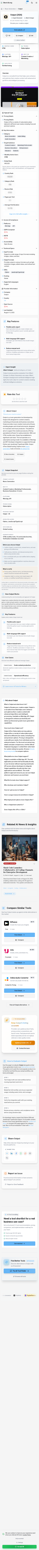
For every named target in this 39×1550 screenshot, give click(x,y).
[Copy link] (7, 1158)
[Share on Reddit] (25, 1153)
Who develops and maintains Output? (16, 785)
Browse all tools (20, 1276)
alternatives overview (28, 1067)
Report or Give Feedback (15, 1184)
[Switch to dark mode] (32, 3)
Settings (20, 1542)
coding (16, 888)
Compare (21, 454)
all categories (25, 448)
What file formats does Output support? (17, 780)
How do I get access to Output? (14, 790)
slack (4, 888)
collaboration (23, 888)
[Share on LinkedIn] (12, 1153)
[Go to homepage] (1, 9)
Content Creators (10, 459)
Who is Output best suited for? (14, 804)
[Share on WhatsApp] (21, 1153)
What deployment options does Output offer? (18, 799)
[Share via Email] (30, 1153)
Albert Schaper (30, 18)
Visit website (18, 30)
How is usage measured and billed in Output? (19, 795)
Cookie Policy (26, 1535)
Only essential (20, 1538)
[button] (19, 399)
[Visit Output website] (19, 96)
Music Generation (10, 9)
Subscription (7, 506)
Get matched (18, 1243)
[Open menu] (36, 3)
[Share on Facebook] (16, 1153)
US (5, 300)
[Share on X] (7, 1153)
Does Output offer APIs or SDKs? (14, 809)
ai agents (10, 888)
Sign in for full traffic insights (18, 214)
